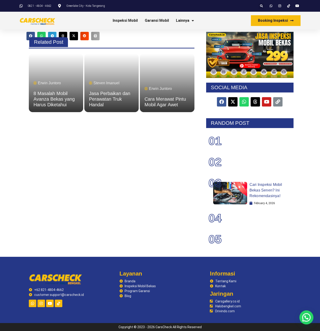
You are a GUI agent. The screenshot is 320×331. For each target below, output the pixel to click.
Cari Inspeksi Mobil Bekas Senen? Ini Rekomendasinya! (265, 190)
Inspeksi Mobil (125, 20)
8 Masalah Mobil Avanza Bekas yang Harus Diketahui (54, 99)
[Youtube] (50, 303)
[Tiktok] (58, 303)
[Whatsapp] (32, 303)
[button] (261, 6)
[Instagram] (41, 303)
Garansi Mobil (157, 20)
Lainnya (182, 20)
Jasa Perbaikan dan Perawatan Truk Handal (109, 99)
